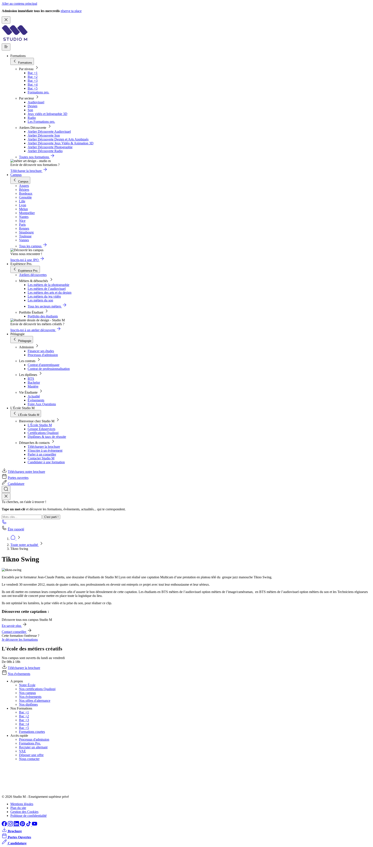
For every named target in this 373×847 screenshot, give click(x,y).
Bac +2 (33, 77)
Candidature (16, 484)
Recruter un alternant (33, 747)
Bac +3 (33, 80)
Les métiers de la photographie (48, 285)
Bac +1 (33, 73)
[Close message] (6, 20)
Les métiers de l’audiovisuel (47, 288)
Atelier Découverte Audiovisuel (49, 131)
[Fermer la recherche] (6, 496)
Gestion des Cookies (24, 812)
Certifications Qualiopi (43, 433)
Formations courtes (32, 731)
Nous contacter (29, 759)
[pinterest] (23, 825)
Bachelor (34, 382)
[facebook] (5, 825)
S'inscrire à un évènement (45, 450)
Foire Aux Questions (42, 404)
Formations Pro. (30, 743)
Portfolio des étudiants (43, 316)
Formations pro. (38, 92)
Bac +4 (33, 84)
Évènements (36, 400)
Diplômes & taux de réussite (47, 436)
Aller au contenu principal (19, 3)
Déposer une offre (31, 755)
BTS (31, 378)
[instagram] (11, 825)
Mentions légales (21, 804)
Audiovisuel (36, 102)
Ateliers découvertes (33, 275)
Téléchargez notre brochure (26, 471)
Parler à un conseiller (42, 454)
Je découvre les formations (20, 639)
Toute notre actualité (24, 545)
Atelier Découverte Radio (45, 151)
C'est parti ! (51, 517)
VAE (22, 751)
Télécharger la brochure (44, 446)
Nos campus (27, 693)
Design (32, 106)
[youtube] (34, 825)
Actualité (34, 396)
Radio (32, 118)
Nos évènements (30, 697)
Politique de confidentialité (28, 815)
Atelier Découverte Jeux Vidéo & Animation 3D (60, 143)
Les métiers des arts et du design (49, 292)
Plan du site (18, 808)
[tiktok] (29, 825)
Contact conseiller (14, 632)
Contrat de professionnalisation (49, 369)
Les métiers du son (40, 300)
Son (30, 110)
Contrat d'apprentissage (43, 365)
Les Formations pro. (41, 121)
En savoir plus (12, 626)
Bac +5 (33, 88)
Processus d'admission (43, 355)
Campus (16, 175)
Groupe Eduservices (41, 429)
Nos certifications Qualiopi (37, 689)
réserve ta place (71, 11)
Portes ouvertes (18, 477)
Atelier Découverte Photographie (50, 147)
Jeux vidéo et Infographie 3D (47, 114)
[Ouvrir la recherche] (6, 489)
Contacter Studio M (41, 458)
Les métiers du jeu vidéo (44, 296)
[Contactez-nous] (4, 523)
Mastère (33, 386)
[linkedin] (17, 825)
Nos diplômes (28, 704)
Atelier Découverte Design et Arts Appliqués (58, 139)
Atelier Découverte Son (44, 135)
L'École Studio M (40, 425)
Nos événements (19, 674)
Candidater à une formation (46, 462)
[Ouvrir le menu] (6, 46)
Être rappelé (16, 529)
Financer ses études (41, 351)
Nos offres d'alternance (34, 700)
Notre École (27, 685)
